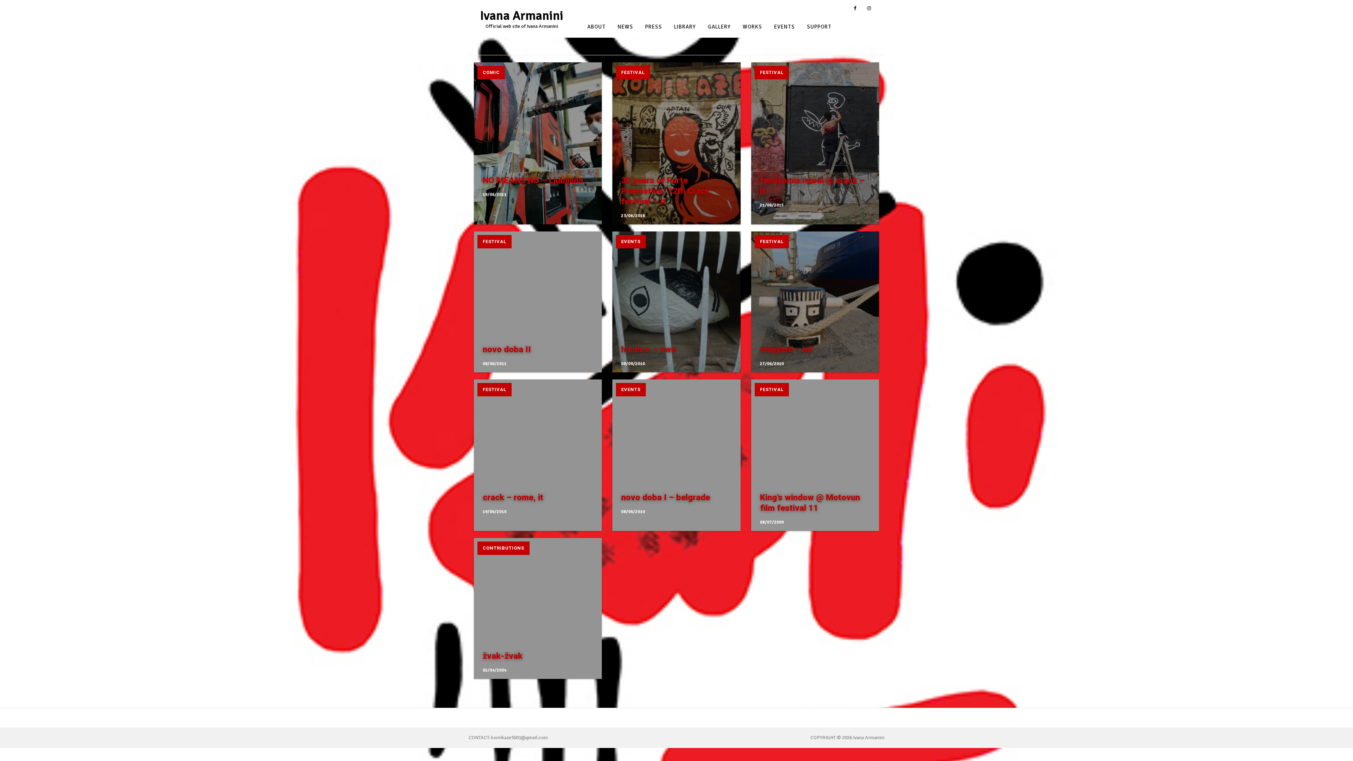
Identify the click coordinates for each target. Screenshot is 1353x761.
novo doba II (507, 349)
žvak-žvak (503, 656)
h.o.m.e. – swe (648, 349)
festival (633, 72)
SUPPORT (819, 27)
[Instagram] (869, 8)
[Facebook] (855, 8)
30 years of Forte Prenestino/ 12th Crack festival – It (665, 190)
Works (752, 27)
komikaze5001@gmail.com (519, 738)
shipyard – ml (786, 349)
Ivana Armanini (521, 16)
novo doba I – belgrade (665, 497)
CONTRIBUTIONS (503, 548)
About (596, 27)
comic (491, 72)
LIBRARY (685, 27)
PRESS (653, 27)
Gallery (719, 27)
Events (784, 27)
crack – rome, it (513, 497)
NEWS (625, 27)
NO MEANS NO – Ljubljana (533, 180)
